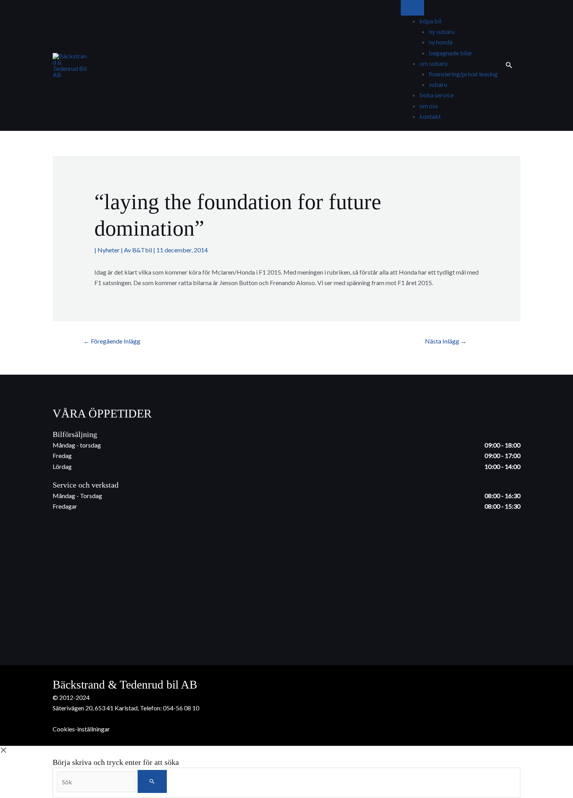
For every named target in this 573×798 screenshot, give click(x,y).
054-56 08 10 (181, 708)
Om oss (428, 105)
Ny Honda (441, 42)
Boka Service (436, 95)
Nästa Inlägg (446, 341)
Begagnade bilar (450, 52)
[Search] (152, 781)
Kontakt (430, 116)
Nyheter (108, 250)
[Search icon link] (509, 65)
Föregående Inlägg (111, 341)
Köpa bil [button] (430, 21)
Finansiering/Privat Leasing (463, 74)
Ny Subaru (442, 31)
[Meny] (412, 8)
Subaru (438, 84)
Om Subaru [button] (433, 63)
